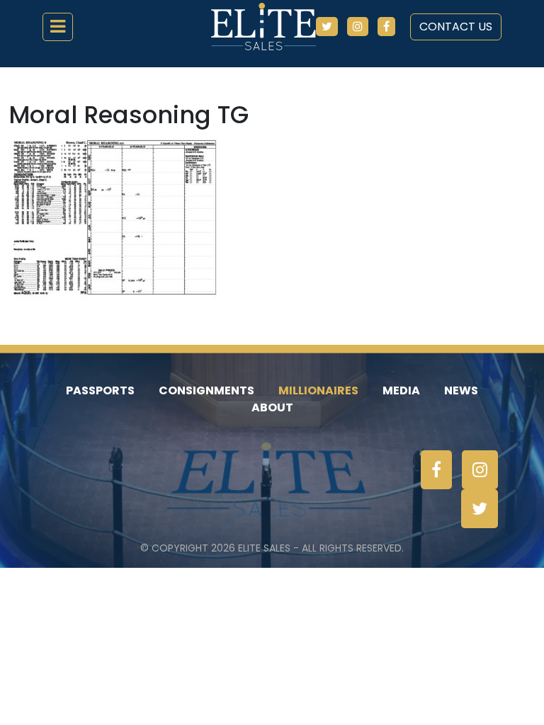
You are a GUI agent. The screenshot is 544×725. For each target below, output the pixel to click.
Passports (100, 390)
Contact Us (455, 26)
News (461, 390)
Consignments (206, 390)
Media (401, 390)
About (272, 407)
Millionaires (318, 390)
